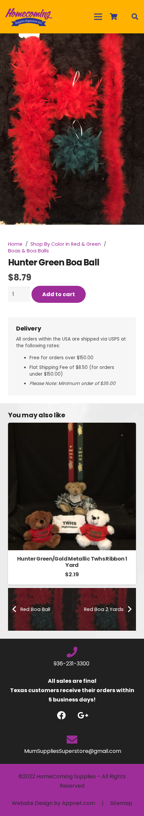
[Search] (135, 16)
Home (15, 244)
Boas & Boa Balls (28, 250)
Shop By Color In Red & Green (65, 244)
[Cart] (113, 16)
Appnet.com (78, 803)
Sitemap (121, 803)
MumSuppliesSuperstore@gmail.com (72, 751)
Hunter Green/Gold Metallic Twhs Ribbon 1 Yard (72, 562)
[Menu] (98, 16)
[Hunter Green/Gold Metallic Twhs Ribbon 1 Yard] (72, 427)
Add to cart (58, 294)
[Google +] (83, 715)
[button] (133, 44)
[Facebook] (61, 715)
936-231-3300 (72, 663)
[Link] (29, 16)
